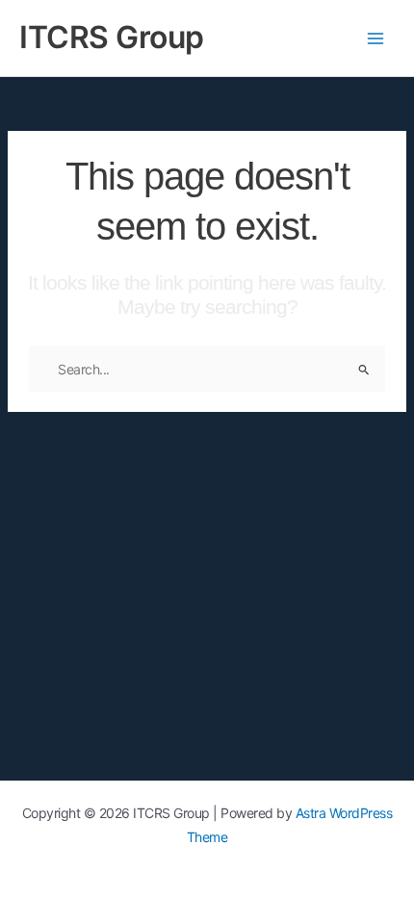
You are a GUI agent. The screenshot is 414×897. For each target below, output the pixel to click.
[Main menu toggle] (375, 38)
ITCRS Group (111, 37)
